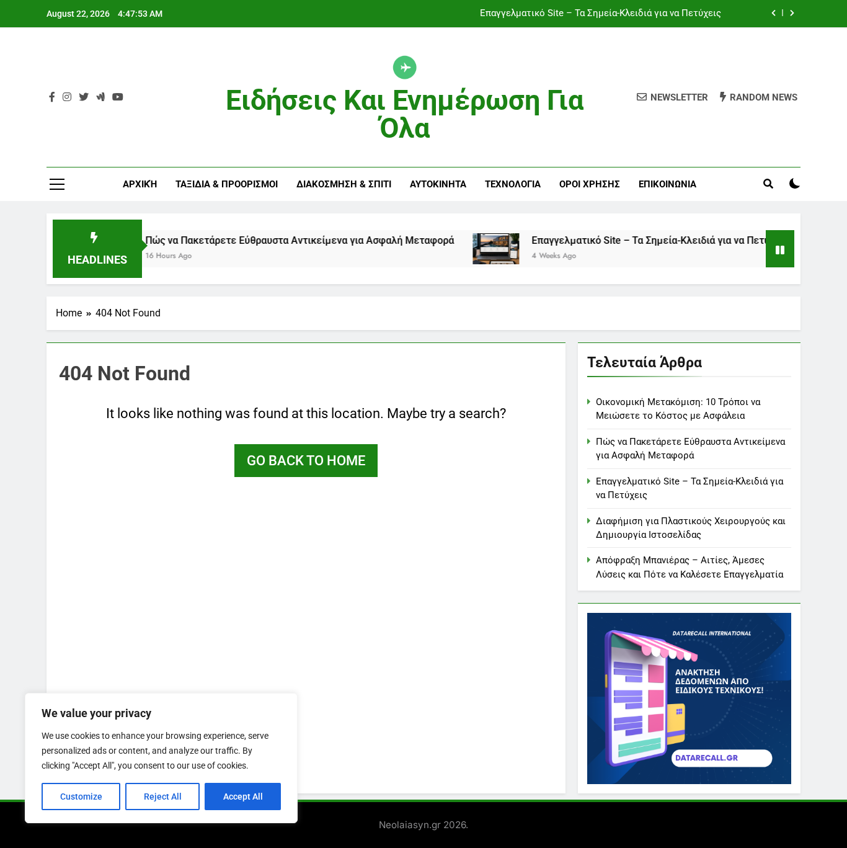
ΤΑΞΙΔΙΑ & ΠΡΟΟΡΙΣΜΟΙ (226, 184)
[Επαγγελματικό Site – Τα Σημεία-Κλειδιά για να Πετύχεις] (478, 248)
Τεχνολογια (513, 184)
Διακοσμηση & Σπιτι (343, 184)
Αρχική (140, 184)
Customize (81, 796)
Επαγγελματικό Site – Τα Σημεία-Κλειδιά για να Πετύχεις (600, 14)
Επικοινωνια (667, 184)
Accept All (243, 796)
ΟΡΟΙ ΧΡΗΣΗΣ (589, 184)
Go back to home (306, 460)
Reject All (163, 796)
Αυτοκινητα (438, 184)
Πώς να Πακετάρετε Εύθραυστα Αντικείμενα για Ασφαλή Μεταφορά (281, 240)
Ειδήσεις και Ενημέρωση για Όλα (404, 114)
